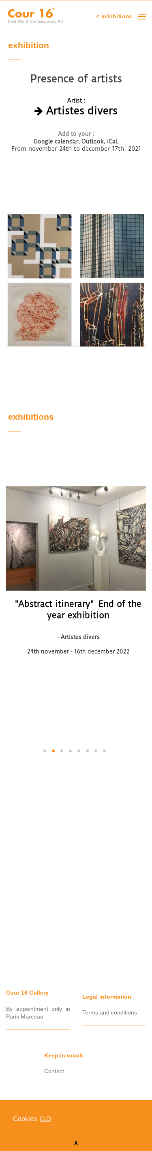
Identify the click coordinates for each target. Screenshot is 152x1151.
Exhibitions (31, 417)
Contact (54, 1071)
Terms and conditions (109, 1012)
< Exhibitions (114, 16)
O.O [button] (45, 1118)
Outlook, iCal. (100, 141)
